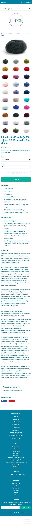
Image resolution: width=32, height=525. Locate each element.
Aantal (3, 164)
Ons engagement (16, 451)
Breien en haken (16, 483)
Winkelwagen (27, 2)
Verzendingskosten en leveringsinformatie (16, 462)
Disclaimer (16, 453)
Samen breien (16, 488)
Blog (16, 494)
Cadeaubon (16, 490)
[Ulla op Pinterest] (12, 474)
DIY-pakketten (16, 486)
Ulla (17, 512)
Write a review (18, 390)
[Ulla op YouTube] (20, 474)
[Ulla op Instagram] (16, 474)
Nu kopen (16, 179)
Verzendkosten (16, 150)
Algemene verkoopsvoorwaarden (16, 457)
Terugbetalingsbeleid (16, 460)
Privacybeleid (16, 455)
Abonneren (25, 508)
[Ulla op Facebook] (8, 474)
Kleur (2, 157)
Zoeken (16, 449)
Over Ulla (16, 492)
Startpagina (3, 34)
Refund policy (16, 466)
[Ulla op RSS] (24, 474)
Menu (4, 2)
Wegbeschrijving (16, 446)
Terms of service (16, 464)
